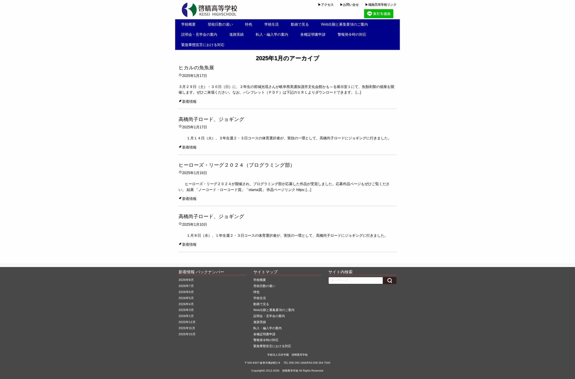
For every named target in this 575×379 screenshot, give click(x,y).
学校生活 (271, 24)
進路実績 (236, 34)
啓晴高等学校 (290, 370)
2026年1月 (186, 316)
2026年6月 (186, 292)
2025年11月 (187, 328)
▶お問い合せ (349, 4)
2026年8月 (186, 280)
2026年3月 (186, 310)
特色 (248, 24)
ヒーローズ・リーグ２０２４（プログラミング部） (237, 165)
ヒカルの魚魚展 (196, 67)
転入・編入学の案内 (272, 34)
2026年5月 (186, 298)
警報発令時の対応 (352, 34)
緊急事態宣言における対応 (202, 45)
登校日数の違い (220, 24)
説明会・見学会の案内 (199, 34)
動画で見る (300, 24)
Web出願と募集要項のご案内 (344, 24)
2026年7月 (186, 286)
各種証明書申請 (312, 34)
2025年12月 (187, 322)
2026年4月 (186, 304)
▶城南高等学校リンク (380, 4)
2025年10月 (187, 334)
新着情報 (189, 101)
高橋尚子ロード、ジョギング (211, 119)
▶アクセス (326, 4)
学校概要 (188, 24)
